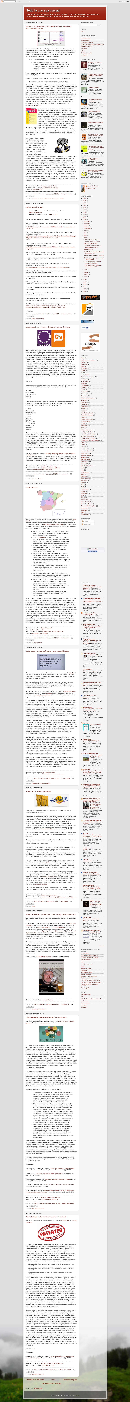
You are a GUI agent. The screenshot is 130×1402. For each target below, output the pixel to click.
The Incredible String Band (88, 506)
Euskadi (83, 408)
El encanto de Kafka (88, 614)
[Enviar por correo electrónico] (26, 196)
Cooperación (84, 385)
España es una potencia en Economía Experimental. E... (92, 240)
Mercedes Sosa (85, 459)
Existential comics (86, 994)
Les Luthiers (84, 1001)
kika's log (86, 723)
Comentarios (87, 524)
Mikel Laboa (84, 463)
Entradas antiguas (70, 1380)
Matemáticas (84, 453)
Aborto (83, 358)
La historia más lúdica (87, 432)
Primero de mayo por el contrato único (52, 1363)
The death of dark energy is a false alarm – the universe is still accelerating (92, 642)
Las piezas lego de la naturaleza (90, 440)
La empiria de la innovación (50, 1199)
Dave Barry (84, 1007)
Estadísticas (84, 406)
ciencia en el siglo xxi (89, 585)
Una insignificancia (47, 1000)
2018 (84, 212)
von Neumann (85, 514)
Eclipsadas (86, 697)
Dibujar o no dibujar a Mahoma (51, 468)
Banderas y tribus (87, 861)
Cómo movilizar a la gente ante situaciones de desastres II (91, 741)
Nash (33, 318)
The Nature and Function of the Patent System (49, 1173)
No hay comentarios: (67, 194)
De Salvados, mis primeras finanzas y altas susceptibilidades (47, 651)
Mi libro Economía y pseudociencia (93, 159)
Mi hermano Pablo (94, 655)
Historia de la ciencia (87, 419)
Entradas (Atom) (38, 1388)
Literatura (83, 446)
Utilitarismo (84, 510)
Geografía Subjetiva (89, 624)
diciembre (87, 221)
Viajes (82, 512)
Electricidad (84, 404)
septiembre (87, 228)
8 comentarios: (65, 638)
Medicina (83, 457)
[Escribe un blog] (28, 196)
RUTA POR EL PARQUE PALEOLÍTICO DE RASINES (96, 756)
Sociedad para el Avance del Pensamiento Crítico (89, 977)
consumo (83, 383)
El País (83, 50)
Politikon (85, 859)
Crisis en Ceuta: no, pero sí (90, 671)
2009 (84, 291)
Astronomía (84, 364)
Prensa (83, 484)
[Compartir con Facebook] (31, 196)
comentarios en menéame (42, 695)
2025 (84, 198)
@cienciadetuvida (60, 931)
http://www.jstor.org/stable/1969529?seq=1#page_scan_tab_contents (45, 305)
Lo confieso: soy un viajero (40, 633)
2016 (84, 217)
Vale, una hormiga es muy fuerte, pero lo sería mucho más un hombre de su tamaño (96, 904)
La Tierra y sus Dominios (88, 438)
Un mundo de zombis (94, 111)
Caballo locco (84, 953)
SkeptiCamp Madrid (86, 53)
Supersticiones (42, 1009)
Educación (47, 783)
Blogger (77, 1395)
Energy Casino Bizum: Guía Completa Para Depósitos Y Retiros (92, 709)
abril (85, 269)
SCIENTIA (86, 833)
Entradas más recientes (35, 1380)
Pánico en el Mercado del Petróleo (92, 888)
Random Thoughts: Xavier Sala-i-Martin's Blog (91, 886)
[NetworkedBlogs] (92, 548)
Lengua (83, 442)
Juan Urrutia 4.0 (87, 848)
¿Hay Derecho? (87, 669)
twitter (82, 31)
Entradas (85, 521)
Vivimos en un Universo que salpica (38, 791)
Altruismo (83, 362)
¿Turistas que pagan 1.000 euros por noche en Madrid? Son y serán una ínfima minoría (92, 772)
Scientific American (86, 974)
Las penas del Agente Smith (91, 784)
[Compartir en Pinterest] (33, 196)
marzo (86, 272)
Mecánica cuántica (86, 455)
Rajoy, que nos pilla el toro (48, 186)
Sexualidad (84, 493)
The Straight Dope (86, 988)
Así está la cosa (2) (37, 630)
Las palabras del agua (89, 653)
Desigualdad (84, 391)
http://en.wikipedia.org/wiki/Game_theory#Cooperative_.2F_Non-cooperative (48, 267)
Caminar (85, 849)
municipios (42, 537)
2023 (84, 203)
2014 (84, 279)
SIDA (82, 495)
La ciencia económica (87, 42)
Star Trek (83, 497)
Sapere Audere (87, 739)
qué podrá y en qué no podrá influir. (53, 524)
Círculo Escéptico (86, 959)
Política (62, 198)
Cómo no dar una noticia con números (53, 774)
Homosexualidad (85, 421)
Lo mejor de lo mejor (87, 964)
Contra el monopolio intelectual (89, 955)
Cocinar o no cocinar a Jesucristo (42, 469)
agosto (86, 230)
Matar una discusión (86, 451)
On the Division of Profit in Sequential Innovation (60, 1184)
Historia (83, 417)
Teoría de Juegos (40, 318)
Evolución (83, 410)
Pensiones (84, 480)
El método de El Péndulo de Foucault (52, 631)
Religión (83, 491)
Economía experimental (44, 198)
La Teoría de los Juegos (87, 436)
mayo (86, 237)
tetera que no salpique (47, 829)
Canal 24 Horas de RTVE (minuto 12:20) (92, 44)
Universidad (84, 508)
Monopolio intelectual (38, 1208)
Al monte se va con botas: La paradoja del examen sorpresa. (95, 75)
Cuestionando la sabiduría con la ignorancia (95, 171)
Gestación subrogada (87, 415)
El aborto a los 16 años (94, 62)
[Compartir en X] (30, 196)
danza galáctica (46, 862)
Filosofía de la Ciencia (87, 413)
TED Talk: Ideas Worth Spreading (90, 980)
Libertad (83, 444)
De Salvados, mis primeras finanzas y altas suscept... (94, 252)
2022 (84, 205)
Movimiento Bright (86, 968)
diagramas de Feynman (48, 876)
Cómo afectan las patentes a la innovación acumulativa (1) (46, 1217)
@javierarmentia (31, 932)
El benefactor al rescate (48, 772)
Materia (83, 966)
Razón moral (84, 489)
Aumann (83, 366)
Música (83, 468)
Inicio (53, 1380)
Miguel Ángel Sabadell (48, 931)
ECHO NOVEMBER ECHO (90, 753)
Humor (33, 906)
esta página (48, 693)
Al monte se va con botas (88, 360)
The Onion (84, 1005)
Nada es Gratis (85, 40)
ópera (82, 474)
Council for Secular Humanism (89, 957)
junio (85, 235)
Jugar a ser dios (37, 189)
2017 (84, 214)
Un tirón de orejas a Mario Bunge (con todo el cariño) (95, 134)
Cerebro (83, 370)
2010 (84, 289)
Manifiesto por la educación (49, 466)
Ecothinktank (87, 917)
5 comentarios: (65, 1004)
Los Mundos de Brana (89, 695)
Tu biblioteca (84, 55)
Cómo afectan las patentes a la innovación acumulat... (92, 262)
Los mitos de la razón (87, 449)
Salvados (71, 673)
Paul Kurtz (61, 927)
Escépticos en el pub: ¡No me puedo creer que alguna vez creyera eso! (51, 914)
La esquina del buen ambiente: (92, 820)
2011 (84, 286)
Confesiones (84, 379)
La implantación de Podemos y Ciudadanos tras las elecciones (48, 327)
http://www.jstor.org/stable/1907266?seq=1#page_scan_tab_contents (45, 307)
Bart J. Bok (40, 927)
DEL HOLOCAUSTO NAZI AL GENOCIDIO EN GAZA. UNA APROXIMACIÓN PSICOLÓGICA (95, 805)
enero (86, 276)
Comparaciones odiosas (87, 377)
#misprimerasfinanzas (69, 691)
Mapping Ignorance (86, 46)
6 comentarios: (64, 474)
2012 (84, 284)
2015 (84, 219)
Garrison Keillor (85, 1003)
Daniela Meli (39, 956)
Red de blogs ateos (86, 972)
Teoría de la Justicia (86, 503)
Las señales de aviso (48, 1365)
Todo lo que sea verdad (43, 10)
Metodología (84, 461)
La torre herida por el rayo (95, 122)
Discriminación (85, 394)
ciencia (83, 372)
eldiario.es (84, 48)
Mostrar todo (101, 945)
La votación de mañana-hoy (50, 187)
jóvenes (83, 427)
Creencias (34, 783)
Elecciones (35, 478)
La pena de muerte (93, 87)
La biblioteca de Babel (89, 613)
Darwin (83, 389)
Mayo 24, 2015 (53, 214)
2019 (84, 210)
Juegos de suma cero (87, 430)
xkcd (82, 996)
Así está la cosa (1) (46, 628)
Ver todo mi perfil (90, 188)
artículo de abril (62, 1021)
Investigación (55, 198)
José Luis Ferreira (93, 186)
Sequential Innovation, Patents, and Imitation (58, 1179)
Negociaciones (85, 472)
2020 (84, 207)
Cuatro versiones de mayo (48, 895)
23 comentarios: (65, 778)
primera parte (45, 1023)
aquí (33, 1348)
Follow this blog (92, 551)
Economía (34, 198)
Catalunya (84, 368)
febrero (86, 274)
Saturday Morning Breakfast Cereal (91, 998)
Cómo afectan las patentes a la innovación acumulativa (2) (46, 1017)
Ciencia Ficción (85, 374)
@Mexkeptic (47, 956)
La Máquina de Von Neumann (91, 598)
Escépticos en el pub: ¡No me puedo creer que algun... (94, 258)
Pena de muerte (85, 478)
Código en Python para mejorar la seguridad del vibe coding (91, 786)
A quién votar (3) (31, 487)
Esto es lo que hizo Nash (34, 207)
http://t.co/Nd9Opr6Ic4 (35, 212)
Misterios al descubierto (90, 872)
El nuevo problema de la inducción (51, 1197)
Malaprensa (86, 769)
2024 (84, 200)
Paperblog (84, 970)
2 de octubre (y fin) (95, 932)
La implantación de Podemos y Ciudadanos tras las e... (92, 246)
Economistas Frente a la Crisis (92, 682)
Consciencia (84, 381)
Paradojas (84, 476)
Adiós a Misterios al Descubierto (91, 874)
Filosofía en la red (86, 38)
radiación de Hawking (40, 884)
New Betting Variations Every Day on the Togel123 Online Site (92, 626)
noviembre (87, 223)
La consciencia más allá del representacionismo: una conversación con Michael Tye (92, 601)
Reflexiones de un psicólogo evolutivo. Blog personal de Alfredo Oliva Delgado (91, 800)
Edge (82, 961)
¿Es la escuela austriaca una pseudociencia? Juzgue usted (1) (96, 148)
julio (85, 233)
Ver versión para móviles (51, 1383)
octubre (86, 226)
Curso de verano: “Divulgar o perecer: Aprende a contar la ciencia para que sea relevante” (92, 836)
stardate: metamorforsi (96, 724)
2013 (84, 282)
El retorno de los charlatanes (91, 930)
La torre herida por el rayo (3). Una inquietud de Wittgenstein (59, 897)
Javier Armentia (71, 931)
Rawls (82, 487)
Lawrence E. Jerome (51, 927)
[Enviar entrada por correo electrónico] (75, 194)
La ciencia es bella (88, 900)
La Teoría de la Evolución (88, 434)
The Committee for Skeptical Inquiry (91, 982)
